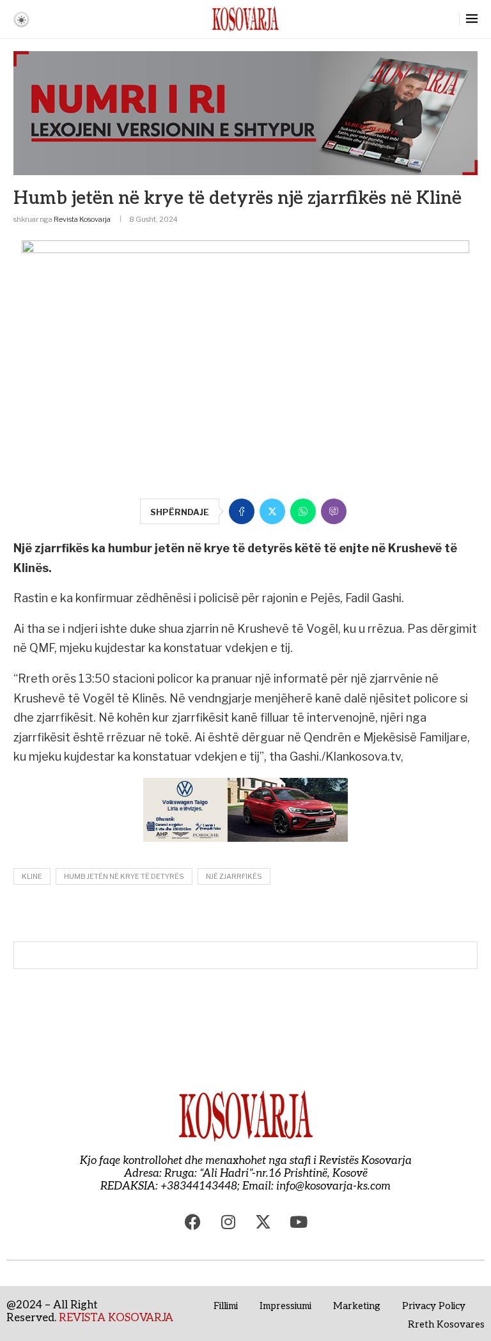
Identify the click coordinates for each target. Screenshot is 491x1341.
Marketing (356, 1306)
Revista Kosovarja (82, 219)
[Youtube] (299, 1221)
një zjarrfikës (234, 876)
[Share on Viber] (334, 511)
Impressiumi (285, 1306)
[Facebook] (193, 1221)
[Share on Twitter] (272, 511)
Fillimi (226, 1306)
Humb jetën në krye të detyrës (124, 876)
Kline (32, 876)
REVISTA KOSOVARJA (116, 1318)
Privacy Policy (433, 1306)
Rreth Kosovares (446, 1324)
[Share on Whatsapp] (303, 511)
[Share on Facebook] (241, 511)
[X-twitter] (263, 1221)
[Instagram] (228, 1221)
